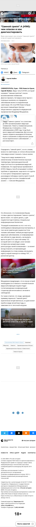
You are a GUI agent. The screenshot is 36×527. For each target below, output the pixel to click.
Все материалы (5, 84)
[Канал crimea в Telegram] (4, 433)
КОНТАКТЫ (32, 453)
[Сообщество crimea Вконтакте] (11, 433)
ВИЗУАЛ (32, 447)
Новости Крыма (18, 351)
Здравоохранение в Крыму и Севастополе (18, 348)
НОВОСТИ (4, 453)
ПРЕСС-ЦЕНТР (14, 453)
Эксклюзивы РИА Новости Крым (14, 342)
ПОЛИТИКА (4, 447)
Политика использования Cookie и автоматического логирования (12, 472)
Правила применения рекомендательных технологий (14, 477)
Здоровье (27, 342)
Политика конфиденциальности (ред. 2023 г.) (15, 474)
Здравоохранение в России (25, 345)
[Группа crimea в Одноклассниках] (26, 433)
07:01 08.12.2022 (5, 41)
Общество (6, 345)
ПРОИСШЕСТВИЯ (23, 447)
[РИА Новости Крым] (7, 13)
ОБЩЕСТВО (13, 447)
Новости (13, 345)
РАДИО (23, 453)
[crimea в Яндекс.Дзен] (18, 433)
